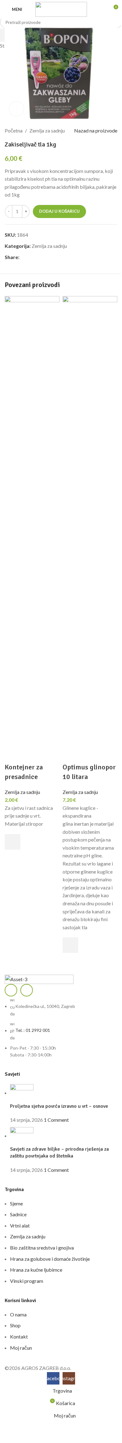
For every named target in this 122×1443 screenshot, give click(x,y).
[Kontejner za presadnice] (32, 528)
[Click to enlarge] (16, 109)
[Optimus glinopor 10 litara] (90, 528)
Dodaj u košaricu (59, 211)
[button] (12, 842)
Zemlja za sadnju (22, 792)
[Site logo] (61, 9)
